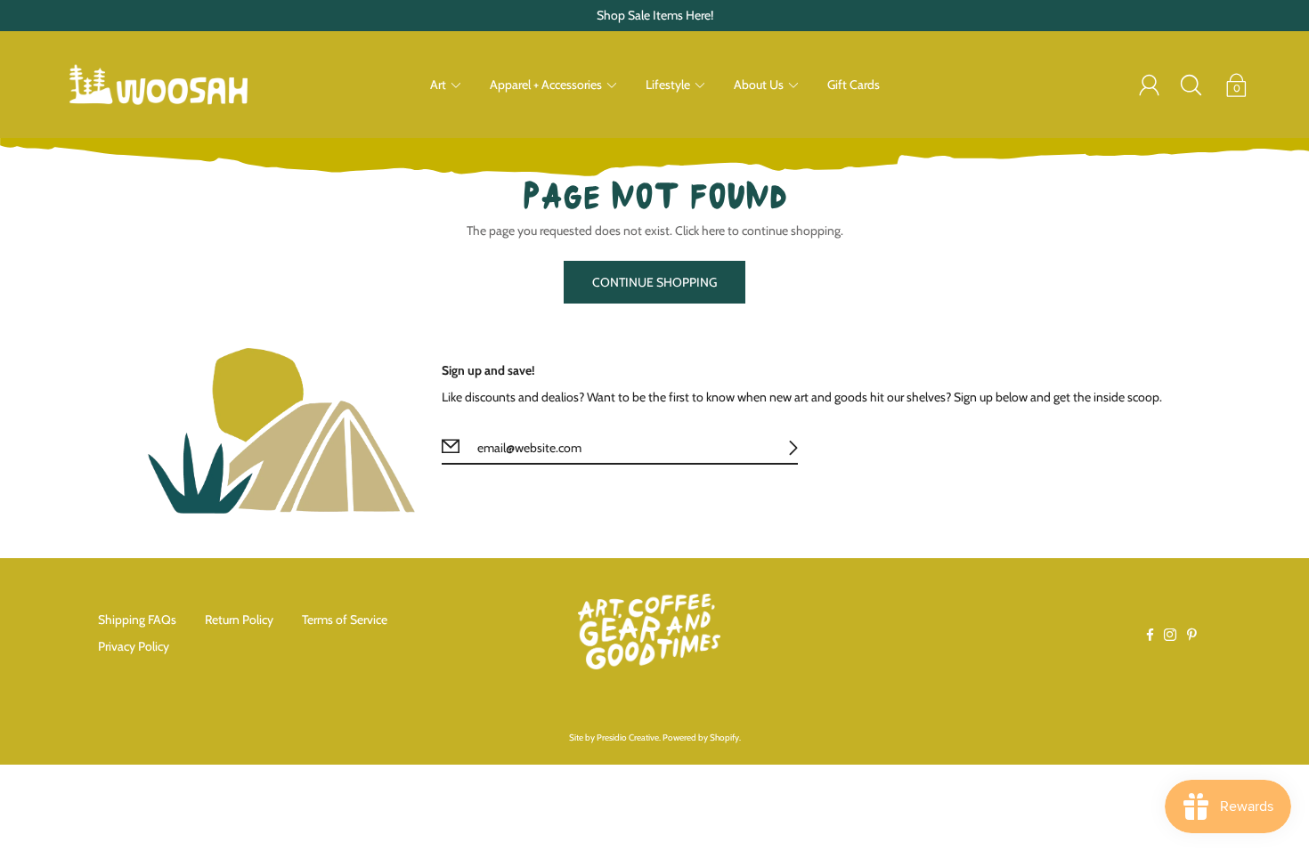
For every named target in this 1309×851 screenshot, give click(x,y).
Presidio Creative (628, 737)
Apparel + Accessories (546, 85)
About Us (759, 85)
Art (438, 85)
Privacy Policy (133, 646)
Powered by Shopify (701, 737)
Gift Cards (853, 85)
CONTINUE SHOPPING (654, 282)
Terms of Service (344, 620)
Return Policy (239, 620)
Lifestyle (668, 85)
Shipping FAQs (137, 620)
